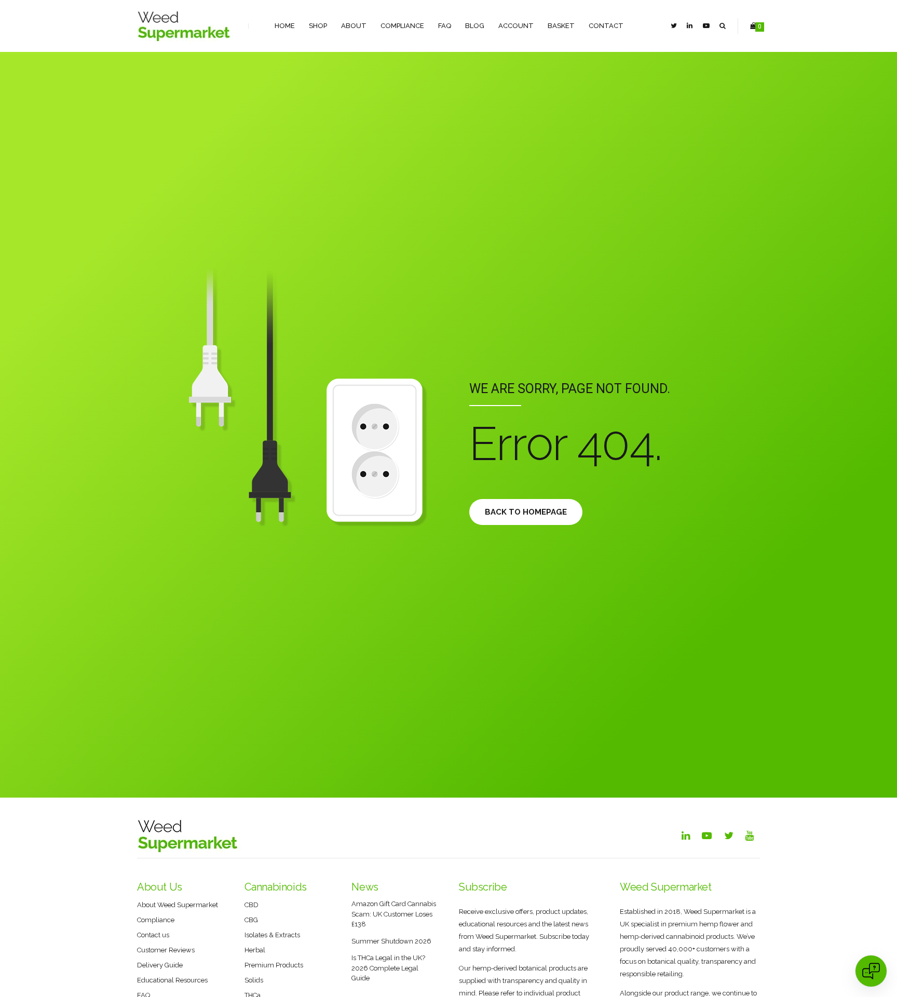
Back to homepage (526, 512)
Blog (474, 26)
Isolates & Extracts (272, 935)
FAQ (444, 26)
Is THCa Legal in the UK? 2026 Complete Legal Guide (388, 968)
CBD (251, 905)
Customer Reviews (166, 950)
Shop (318, 26)
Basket (561, 26)
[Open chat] (871, 971)
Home (285, 26)
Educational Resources (172, 980)
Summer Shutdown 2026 (391, 941)
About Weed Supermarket (177, 905)
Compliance (402, 26)
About (353, 26)
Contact (606, 26)
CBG (251, 920)
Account (516, 26)
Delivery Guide (160, 965)
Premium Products (273, 965)
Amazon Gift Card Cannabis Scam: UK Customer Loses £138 (393, 914)
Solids (253, 980)
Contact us (153, 935)
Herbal (254, 950)
